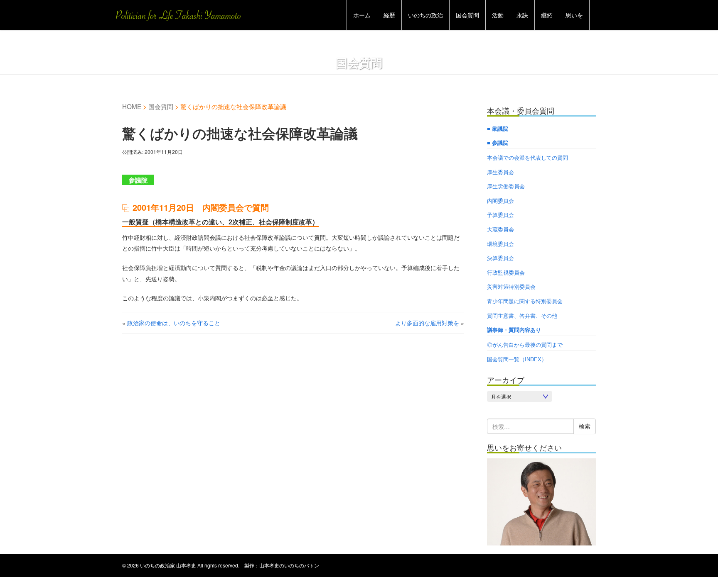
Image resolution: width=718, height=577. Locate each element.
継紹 (547, 15)
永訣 (522, 15)
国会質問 (467, 15)
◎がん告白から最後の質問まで (525, 344)
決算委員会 (500, 258)
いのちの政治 (425, 15)
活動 (498, 15)
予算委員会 (500, 215)
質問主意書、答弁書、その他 (522, 315)
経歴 (389, 15)
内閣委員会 (500, 201)
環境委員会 (500, 244)
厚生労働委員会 (506, 186)
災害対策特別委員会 (511, 286)
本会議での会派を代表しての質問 (527, 157)
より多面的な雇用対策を (427, 323)
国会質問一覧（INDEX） (517, 359)
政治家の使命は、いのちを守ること (173, 323)
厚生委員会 (500, 172)
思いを (574, 15)
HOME (131, 106)
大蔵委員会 (500, 229)
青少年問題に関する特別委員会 (525, 301)
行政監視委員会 (506, 272)
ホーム (362, 15)
